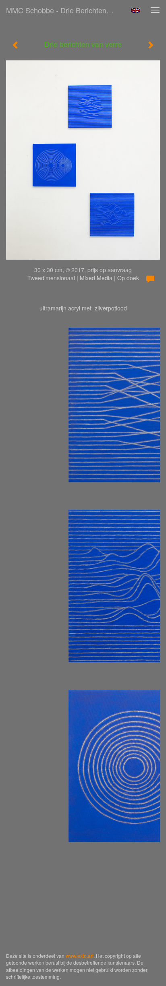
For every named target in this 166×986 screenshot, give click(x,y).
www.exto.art (79, 955)
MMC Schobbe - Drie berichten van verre (63, 10)
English (135, 10)
